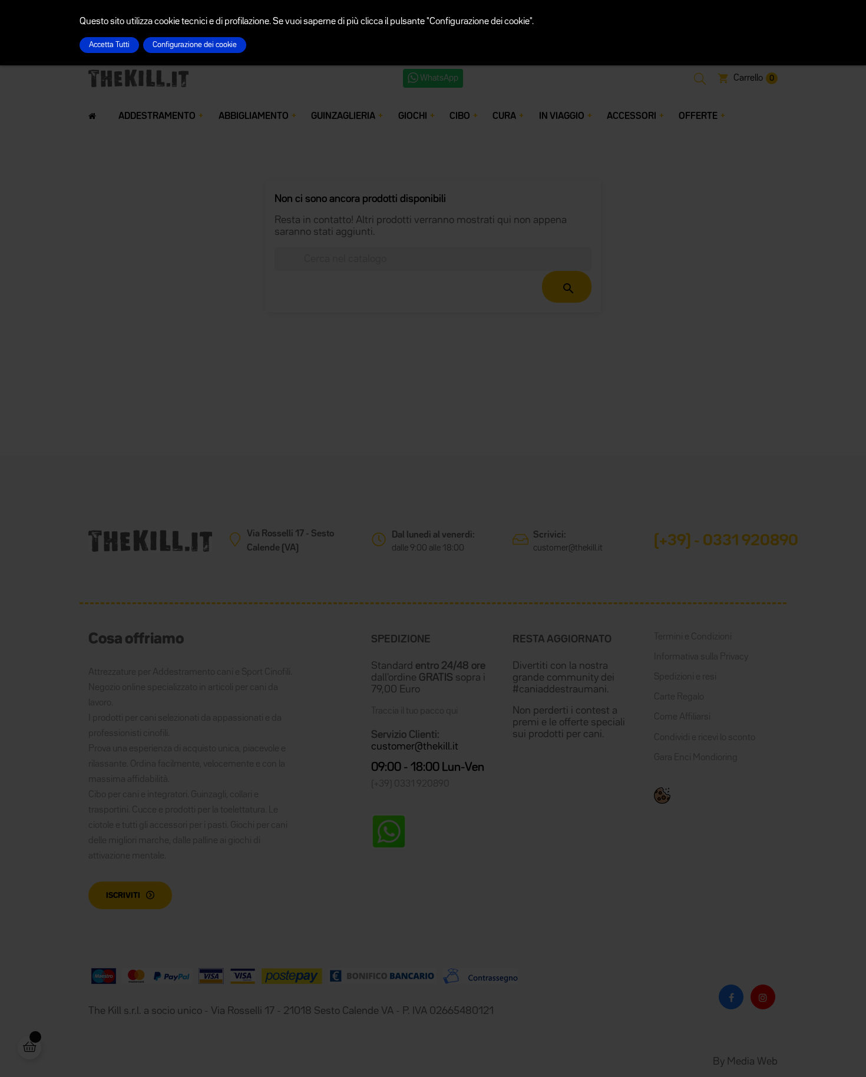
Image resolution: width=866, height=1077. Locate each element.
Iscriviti (123, 895)
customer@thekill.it (568, 548)
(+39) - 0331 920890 (726, 541)
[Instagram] (763, 997)
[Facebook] (731, 997)
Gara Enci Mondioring (696, 758)
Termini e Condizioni (693, 637)
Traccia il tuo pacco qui (414, 711)
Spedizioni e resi (685, 677)
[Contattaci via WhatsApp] (388, 831)
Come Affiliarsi (682, 717)
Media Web (752, 1061)
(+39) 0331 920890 (410, 784)
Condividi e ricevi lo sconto (704, 738)
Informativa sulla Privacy (701, 657)
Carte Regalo (679, 697)
